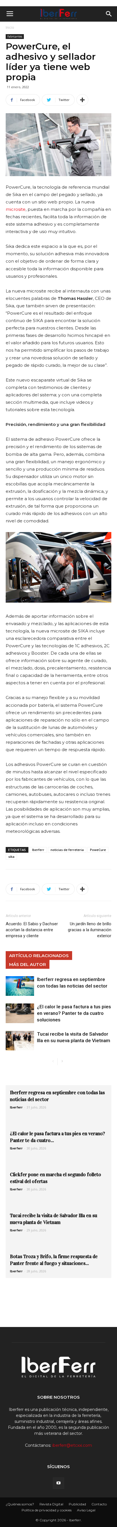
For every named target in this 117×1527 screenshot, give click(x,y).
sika (11, 856)
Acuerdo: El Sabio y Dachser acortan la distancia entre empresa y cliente (32, 929)
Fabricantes (14, 36)
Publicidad (77, 1504)
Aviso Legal (86, 1510)
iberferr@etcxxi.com (72, 1445)
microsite (16, 209)
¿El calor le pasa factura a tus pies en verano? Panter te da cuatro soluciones (74, 1013)
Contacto (99, 1504)
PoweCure (98, 850)
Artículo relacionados (39, 955)
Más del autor (27, 964)
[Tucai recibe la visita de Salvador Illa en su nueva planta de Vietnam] (20, 1040)
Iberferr (38, 850)
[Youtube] (58, 1483)
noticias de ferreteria (67, 850)
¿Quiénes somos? (20, 1504)
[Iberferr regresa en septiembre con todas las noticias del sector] (20, 986)
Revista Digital (51, 1504)
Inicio (10, 27)
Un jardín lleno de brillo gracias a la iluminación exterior (89, 929)
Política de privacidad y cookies (47, 1510)
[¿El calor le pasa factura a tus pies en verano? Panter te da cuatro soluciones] (20, 1013)
